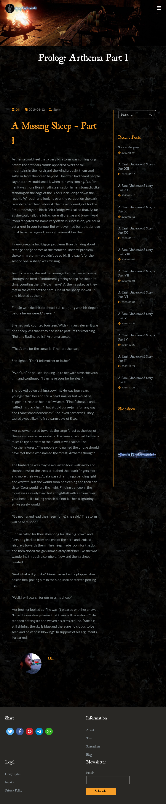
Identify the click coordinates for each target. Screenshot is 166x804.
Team (89, 739)
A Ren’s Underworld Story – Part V (136, 316)
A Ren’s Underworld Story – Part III (136, 359)
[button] (10, 731)
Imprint (9, 783)
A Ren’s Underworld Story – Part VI (136, 295)
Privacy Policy (13, 791)
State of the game (128, 148)
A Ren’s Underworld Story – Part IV (136, 338)
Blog (89, 755)
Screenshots (93, 747)
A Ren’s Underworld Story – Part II (136, 381)
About (90, 730)
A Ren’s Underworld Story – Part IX (136, 231)
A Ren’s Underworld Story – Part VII (136, 274)
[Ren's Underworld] (21, 8)
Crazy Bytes (13, 774)
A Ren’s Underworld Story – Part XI (136, 188)
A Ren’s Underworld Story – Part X (136, 210)
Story (57, 109)
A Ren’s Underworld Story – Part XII (136, 167)
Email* (90, 773)
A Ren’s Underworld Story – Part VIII (136, 252)
